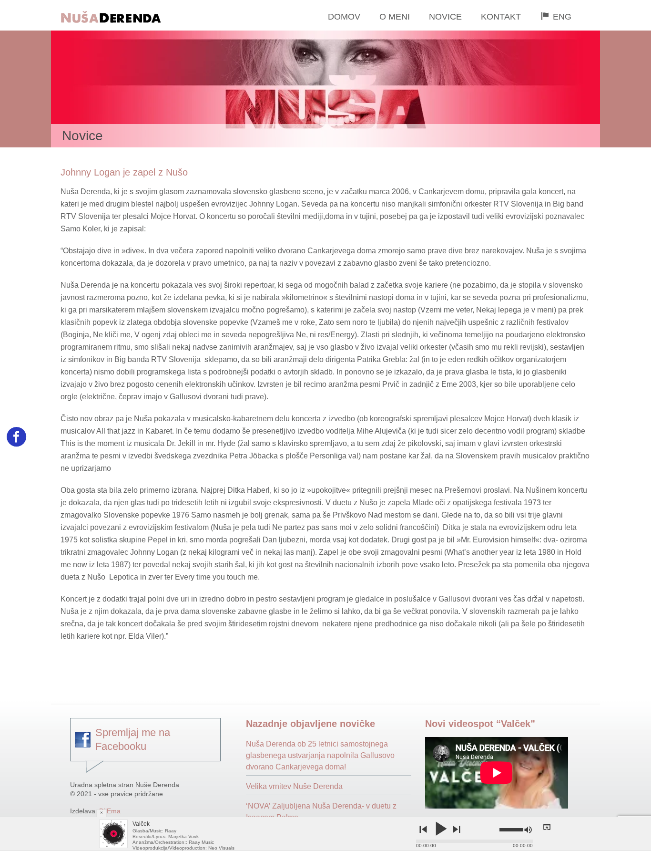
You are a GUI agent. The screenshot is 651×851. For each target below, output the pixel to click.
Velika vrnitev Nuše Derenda (294, 786)
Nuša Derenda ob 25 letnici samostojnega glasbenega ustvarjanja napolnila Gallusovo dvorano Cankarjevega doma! (320, 755)
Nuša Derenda (134, 16)
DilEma (110, 811)
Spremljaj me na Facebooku (132, 739)
